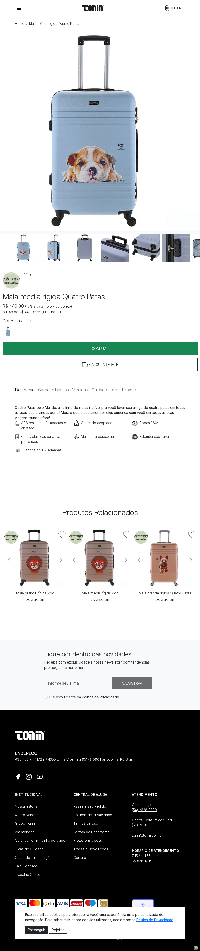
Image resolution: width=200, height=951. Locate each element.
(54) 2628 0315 (144, 825)
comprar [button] (100, 349)
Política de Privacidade (100, 697)
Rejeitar (58, 930)
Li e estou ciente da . (84, 697)
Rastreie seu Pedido (89, 806)
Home (19, 23)
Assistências (24, 832)
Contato (79, 857)
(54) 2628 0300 (144, 810)
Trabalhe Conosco (30, 874)
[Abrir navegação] (19, 8)
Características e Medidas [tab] (63, 389)
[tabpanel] (100, 436)
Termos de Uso (85, 823)
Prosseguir (36, 930)
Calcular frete (103, 364)
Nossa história (26, 806)
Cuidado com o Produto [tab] (114, 389)
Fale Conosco (26, 866)
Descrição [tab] (25, 389)
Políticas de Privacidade (92, 815)
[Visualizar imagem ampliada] (100, 131)
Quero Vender (26, 815)
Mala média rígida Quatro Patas (54, 23)
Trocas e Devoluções (90, 849)
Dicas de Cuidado (29, 849)
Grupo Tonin (25, 823)
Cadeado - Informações (34, 857)
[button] (174, 7)
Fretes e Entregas (87, 840)
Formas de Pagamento (91, 832)
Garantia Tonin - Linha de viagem (41, 840)
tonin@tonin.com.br (147, 835)
